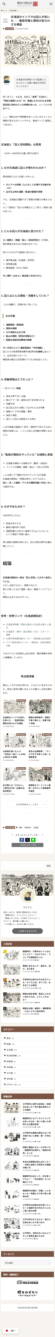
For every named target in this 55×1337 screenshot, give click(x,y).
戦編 (11, 1043)
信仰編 (11, 1067)
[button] (21, 840)
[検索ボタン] (4, 4)
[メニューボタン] (51, 4)
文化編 (11, 1072)
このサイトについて (28, 931)
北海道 (36, 827)
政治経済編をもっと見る (27, 804)
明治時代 (28, 827)
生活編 (12, 1049)
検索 (48, 865)
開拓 (20, 827)
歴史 (10, 1038)
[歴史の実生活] (27, 4)
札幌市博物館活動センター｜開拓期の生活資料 (28, 638)
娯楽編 (11, 1061)
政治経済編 (9, 29)
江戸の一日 (14, 1084)
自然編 (11, 1078)
